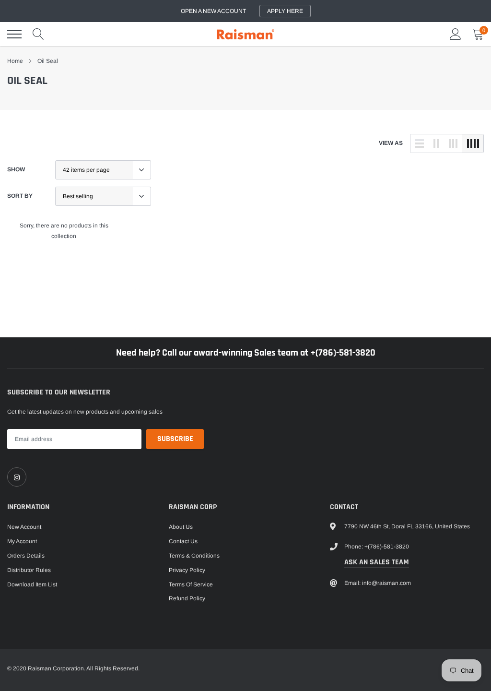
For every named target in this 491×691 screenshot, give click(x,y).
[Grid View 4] (472, 143)
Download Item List (32, 584)
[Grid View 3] (453, 143)
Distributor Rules (29, 570)
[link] (16, 477)
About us (181, 527)
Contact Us (183, 541)
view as (391, 143)
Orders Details (26, 555)
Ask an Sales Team (376, 562)
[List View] (419, 143)
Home (15, 61)
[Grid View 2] (436, 143)
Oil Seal (47, 61)
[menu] (14, 34)
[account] (455, 34)
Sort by (20, 195)
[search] (38, 34)
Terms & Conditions (194, 555)
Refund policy (187, 598)
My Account (22, 541)
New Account (24, 527)
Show (16, 169)
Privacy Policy (187, 570)
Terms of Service (191, 584)
